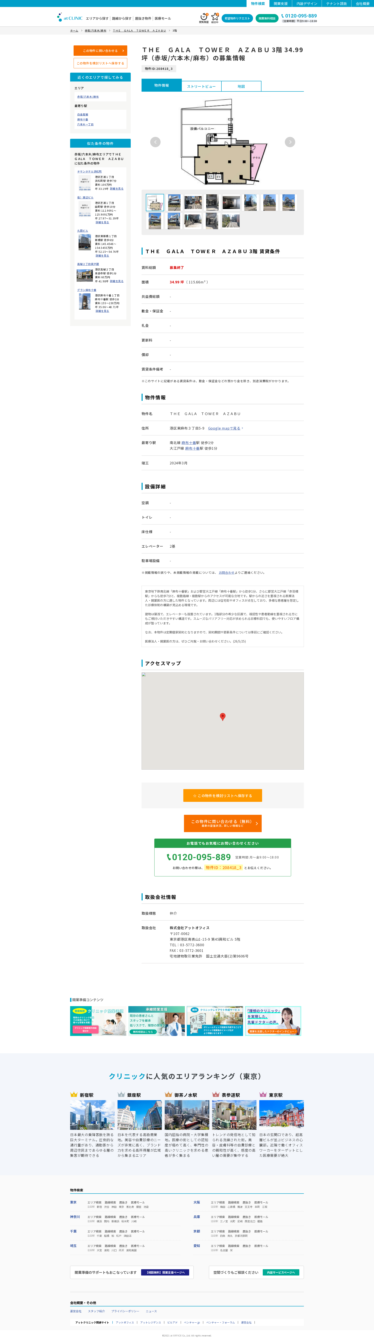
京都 (196, 1231)
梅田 (222, 1206)
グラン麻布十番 (86, 290)
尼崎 (240, 1221)
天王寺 (249, 1206)
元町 (232, 1221)
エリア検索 (94, 1202)
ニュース (151, 1311)
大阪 (196, 1202)
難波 (240, 1206)
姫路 (260, 1221)
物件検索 (258, 3)
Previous (155, 142)
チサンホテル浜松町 (89, 171)
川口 (114, 1250)
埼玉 (73, 1245)
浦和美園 (131, 1250)
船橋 (106, 1235)
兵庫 (196, 1216)
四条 (222, 1235)
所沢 (121, 1250)
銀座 (138, 1206)
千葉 (73, 1231)
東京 (73, 1202)
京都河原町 (241, 1235)
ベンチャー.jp (192, 1322)
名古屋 (224, 1250)
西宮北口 (250, 1221)
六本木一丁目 (85, 124)
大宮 (99, 1250)
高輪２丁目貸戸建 (88, 264)
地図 (241, 86)
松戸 (118, 1235)
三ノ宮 (224, 1221)
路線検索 (110, 1202)
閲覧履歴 (204, 18)
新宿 (99, 1206)
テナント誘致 (336, 3)
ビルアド (172, 1322)
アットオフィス (125, 1322)
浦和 (106, 1250)
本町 (257, 1206)
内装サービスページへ (281, 1272)
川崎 (134, 1221)
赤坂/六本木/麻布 (88, 96)
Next (290, 142)
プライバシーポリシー (125, 1311)
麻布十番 (82, 119)
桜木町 (125, 1221)
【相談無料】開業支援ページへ (165, 1272)
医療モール (163, 18)
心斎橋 (231, 1206)
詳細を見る (117, 188)
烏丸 (230, 1235)
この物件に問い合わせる (100, 50)
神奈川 (75, 1216)
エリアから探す (97, 18)
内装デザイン (307, 3)
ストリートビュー (201, 86)
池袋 (146, 1206)
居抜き (123, 1202)
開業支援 (281, 3)
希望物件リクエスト (237, 18)
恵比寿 (130, 1206)
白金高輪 (82, 114)
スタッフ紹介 (96, 1311)
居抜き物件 (143, 18)
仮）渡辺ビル (85, 197)
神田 (114, 1206)
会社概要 (363, 3)
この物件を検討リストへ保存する (100, 63)
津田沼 (127, 1235)
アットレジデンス (150, 1322)
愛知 (196, 1245)
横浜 (99, 1221)
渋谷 (106, 1206)
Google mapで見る (224, 428)
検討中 (214, 18)
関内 (106, 1221)
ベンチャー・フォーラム (220, 1322)
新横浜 (115, 1221)
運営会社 (75, 1311)
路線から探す (122, 18)
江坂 (264, 1206)
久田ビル (82, 230)
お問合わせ (227, 572)
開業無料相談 (267, 18)
